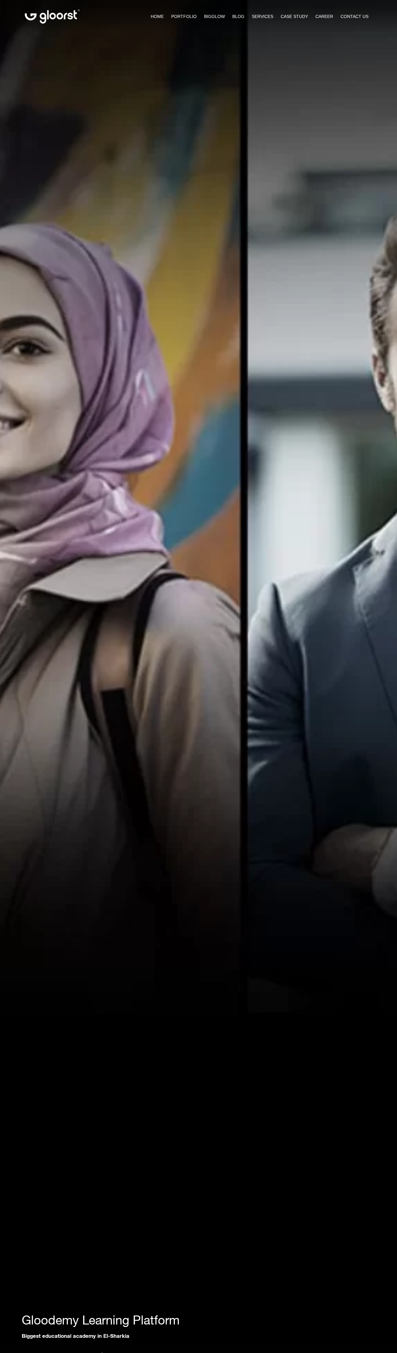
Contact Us (354, 16)
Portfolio (184, 16)
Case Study (294, 16)
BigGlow (214, 16)
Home (157, 16)
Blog (238, 16)
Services (262, 16)
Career (324, 16)
